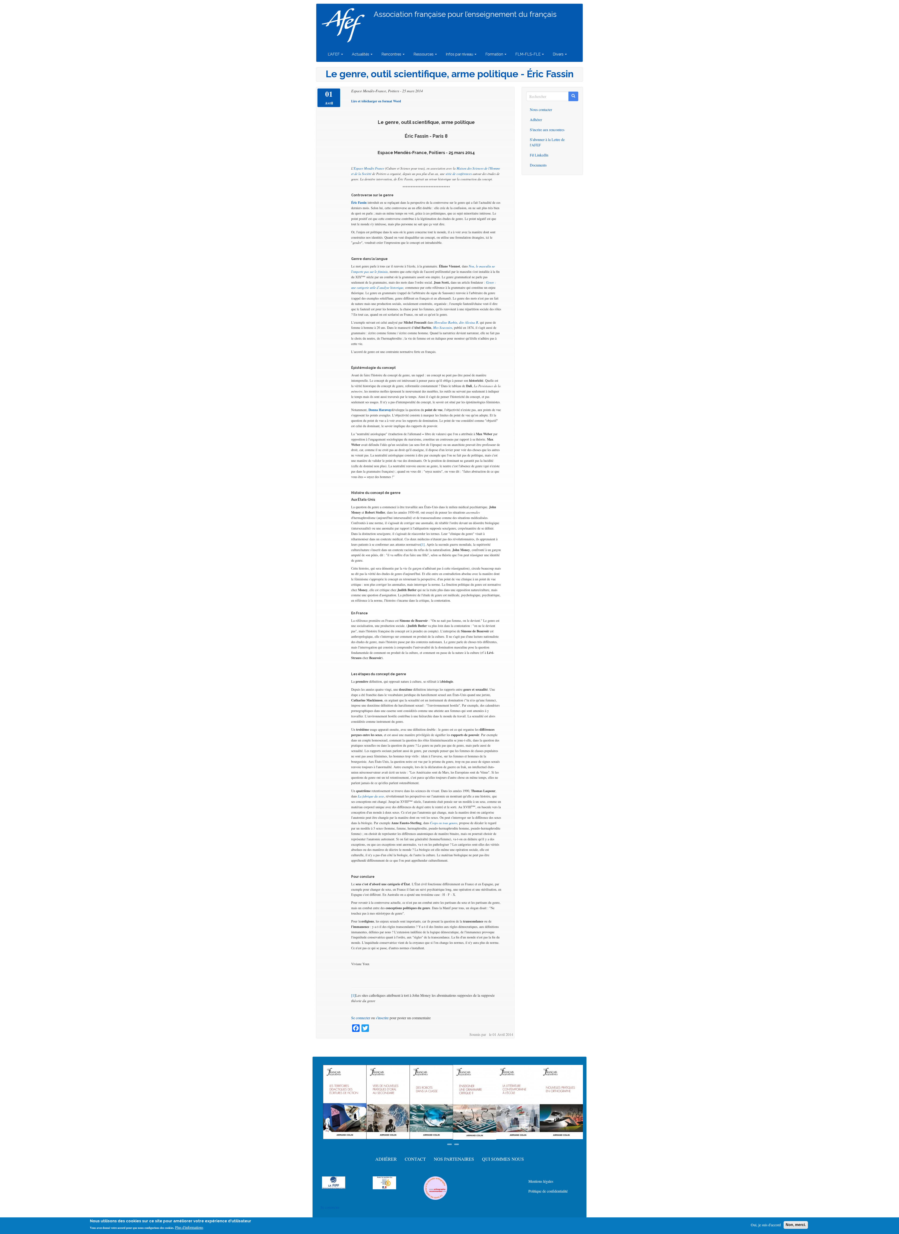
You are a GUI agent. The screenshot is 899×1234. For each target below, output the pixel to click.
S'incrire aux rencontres (547, 129)
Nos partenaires (454, 1159)
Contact (415, 1159)
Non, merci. (796, 1225)
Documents (538, 165)
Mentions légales (540, 1181)
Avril (329, 103)
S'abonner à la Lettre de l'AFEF (547, 142)
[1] (423, 544)
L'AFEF (334, 54)
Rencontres (391, 54)
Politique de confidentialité (548, 1191)
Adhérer (536, 119)
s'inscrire (382, 1017)
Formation (494, 54)
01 (329, 94)
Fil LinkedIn (539, 154)
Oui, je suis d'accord (766, 1224)
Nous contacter (541, 109)
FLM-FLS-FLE (528, 54)
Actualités (361, 54)
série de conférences (459, 173)
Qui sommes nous (503, 1159)
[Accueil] (345, 25)
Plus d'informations (189, 1227)
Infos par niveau (460, 54)
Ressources (424, 54)
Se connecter (360, 1017)
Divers (558, 54)
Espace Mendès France (369, 168)
